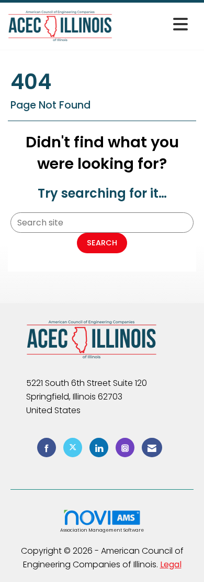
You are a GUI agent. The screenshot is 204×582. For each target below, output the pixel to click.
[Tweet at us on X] (72, 447)
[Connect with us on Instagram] (125, 447)
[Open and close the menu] (153, 24)
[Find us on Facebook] (46, 447)
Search (102, 243)
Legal (171, 564)
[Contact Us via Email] (152, 447)
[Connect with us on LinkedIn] (98, 447)
